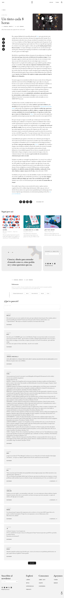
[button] (45, 263)
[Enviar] (59, 254)
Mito (27, 293)
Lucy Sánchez (20, 26)
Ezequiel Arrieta (8, 26)
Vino (48, 293)
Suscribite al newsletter (51, 251)
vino (37, 36)
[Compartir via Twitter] (3, 42)
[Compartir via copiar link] (3, 49)
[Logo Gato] (32, 2)
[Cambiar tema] (61, 2)
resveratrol (35, 293)
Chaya (31, 114)
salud (42, 293)
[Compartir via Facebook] (3, 39)
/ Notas (3, 10)
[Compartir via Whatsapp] (3, 46)
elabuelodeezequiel (18, 293)
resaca (36, 144)
